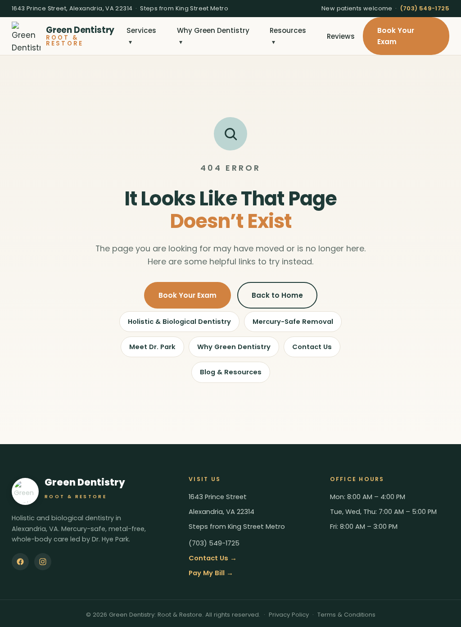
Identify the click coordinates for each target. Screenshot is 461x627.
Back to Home (277, 295)
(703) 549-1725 (424, 8)
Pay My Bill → (211, 572)
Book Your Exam (395, 36)
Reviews (341, 36)
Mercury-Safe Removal (293, 321)
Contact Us (312, 346)
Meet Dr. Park (152, 346)
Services (141, 36)
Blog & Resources (231, 372)
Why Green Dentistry (213, 36)
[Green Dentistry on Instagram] (42, 561)
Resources (288, 36)
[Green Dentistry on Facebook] (20, 561)
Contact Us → (213, 558)
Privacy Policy (289, 614)
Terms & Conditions (346, 614)
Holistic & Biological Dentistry (179, 321)
